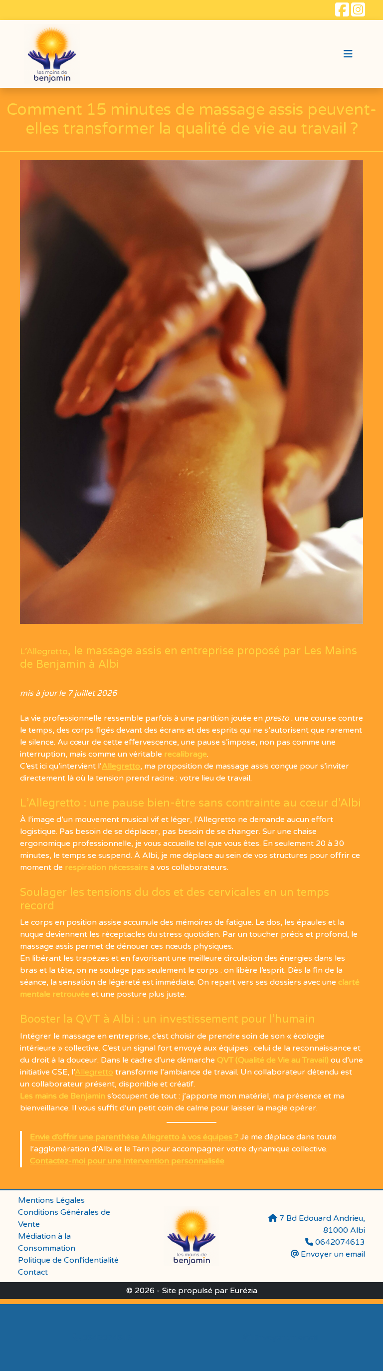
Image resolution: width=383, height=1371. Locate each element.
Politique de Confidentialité (68, 1260)
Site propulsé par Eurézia (209, 1291)
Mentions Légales (51, 1200)
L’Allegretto (44, 651)
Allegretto (121, 766)
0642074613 (107, 1338)
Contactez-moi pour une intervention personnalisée (127, 1161)
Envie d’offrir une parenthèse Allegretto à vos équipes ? (134, 1137)
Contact (33, 1272)
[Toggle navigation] (348, 54)
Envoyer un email (332, 1254)
